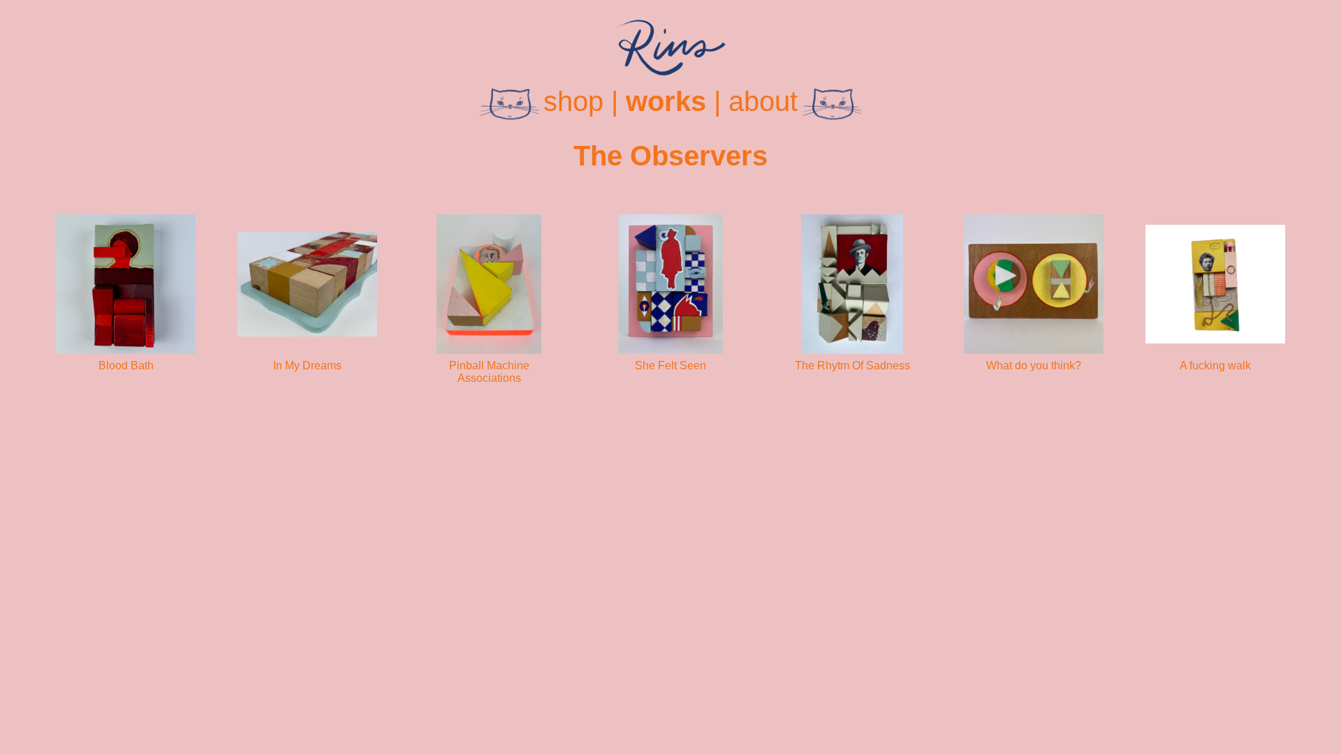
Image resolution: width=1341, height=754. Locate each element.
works (666, 101)
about (763, 101)
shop (573, 101)
